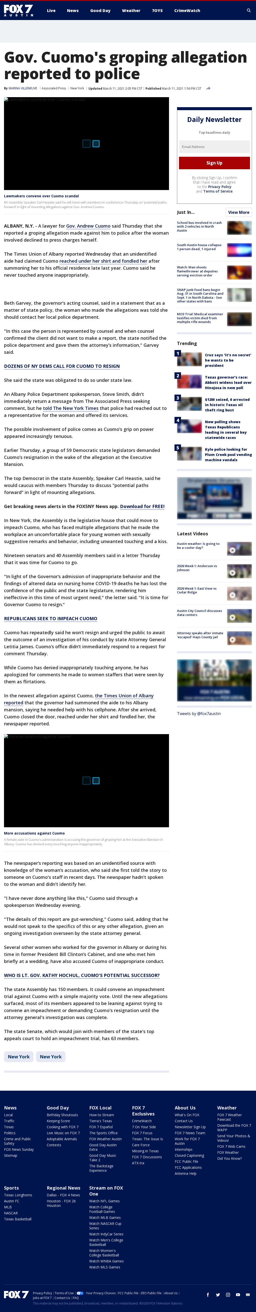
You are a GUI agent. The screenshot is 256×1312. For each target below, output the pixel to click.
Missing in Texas (145, 1151)
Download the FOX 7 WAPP (234, 1127)
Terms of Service (217, 191)
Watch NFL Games (104, 1201)
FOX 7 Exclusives (143, 1111)
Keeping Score (58, 1120)
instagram (228, 1295)
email (248, 1295)
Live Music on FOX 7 (63, 1132)
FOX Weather (228, 1152)
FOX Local (100, 1108)
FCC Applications (188, 1167)
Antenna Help (185, 1173)
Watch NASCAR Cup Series (105, 1225)
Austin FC (11, 1201)
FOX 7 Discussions (147, 1157)
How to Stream (101, 1114)
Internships (183, 1149)
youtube (238, 1295)
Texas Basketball (18, 1219)
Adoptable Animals (62, 1138)
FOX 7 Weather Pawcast (229, 1117)
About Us (185, 1108)
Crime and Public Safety (17, 1141)
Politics (10, 1132)
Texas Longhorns (18, 1195)
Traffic (9, 1120)
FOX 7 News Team (190, 1132)
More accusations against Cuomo (34, 833)
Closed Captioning (189, 1155)
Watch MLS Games (104, 1267)
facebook (208, 1295)
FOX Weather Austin (105, 1138)
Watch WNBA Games (106, 1261)
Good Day (58, 1108)
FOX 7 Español (101, 1126)
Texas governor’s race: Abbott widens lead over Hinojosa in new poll (228, 382)
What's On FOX (187, 1114)
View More (239, 212)
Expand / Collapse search (249, 10)
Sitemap (10, 1155)
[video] (239, 549)
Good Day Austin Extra (103, 1147)
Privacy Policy (220, 186)
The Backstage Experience (101, 1168)
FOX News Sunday (19, 1149)
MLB (8, 1207)
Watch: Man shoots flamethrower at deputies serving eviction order (197, 271)
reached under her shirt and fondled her (103, 261)
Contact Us (184, 1120)
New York (77, 88)
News (10, 1108)
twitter (218, 1295)
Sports (11, 1188)
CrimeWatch (142, 1120)
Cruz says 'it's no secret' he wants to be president (228, 360)
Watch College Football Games (102, 1209)
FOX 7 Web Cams (231, 1146)
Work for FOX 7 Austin (187, 1141)
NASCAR (11, 1213)
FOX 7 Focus (142, 1132)
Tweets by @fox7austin (199, 713)
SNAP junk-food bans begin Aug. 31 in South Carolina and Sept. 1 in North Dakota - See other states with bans (200, 295)
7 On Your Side (144, 1126)
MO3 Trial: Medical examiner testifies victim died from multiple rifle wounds (200, 318)
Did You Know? (229, 1158)
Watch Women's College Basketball (104, 1252)
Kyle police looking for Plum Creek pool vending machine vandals (228, 454)
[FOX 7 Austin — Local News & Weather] (20, 11)
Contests (54, 1144)
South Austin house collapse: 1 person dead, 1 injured (199, 247)
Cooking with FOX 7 (62, 1126)
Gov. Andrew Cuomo (88, 226)
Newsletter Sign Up (190, 1126)
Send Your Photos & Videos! (233, 1138)
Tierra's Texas (100, 1120)
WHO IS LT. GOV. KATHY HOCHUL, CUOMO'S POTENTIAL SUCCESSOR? (82, 975)
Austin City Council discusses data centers (199, 612)
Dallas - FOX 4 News (63, 1195)
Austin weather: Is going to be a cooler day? (198, 545)
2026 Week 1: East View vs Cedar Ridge (196, 590)
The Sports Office (103, 1132)
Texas (9, 1126)
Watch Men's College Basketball (106, 1242)
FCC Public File (186, 1161)
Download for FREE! (142, 506)
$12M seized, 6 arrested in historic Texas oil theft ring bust (227, 404)
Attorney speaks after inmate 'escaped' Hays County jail (200, 635)
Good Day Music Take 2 (102, 1157)
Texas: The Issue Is (147, 1138)
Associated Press (54, 88)
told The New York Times (70, 408)
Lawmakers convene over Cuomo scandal (41, 196)
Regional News (63, 1188)
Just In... (186, 212)
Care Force (141, 1144)
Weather (227, 1108)
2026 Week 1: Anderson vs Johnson (197, 568)
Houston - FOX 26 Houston (61, 1203)
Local (8, 1114)
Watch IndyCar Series (106, 1234)
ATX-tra (138, 1163)
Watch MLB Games (105, 1217)
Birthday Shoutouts (62, 1114)
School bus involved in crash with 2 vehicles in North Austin (199, 226)
